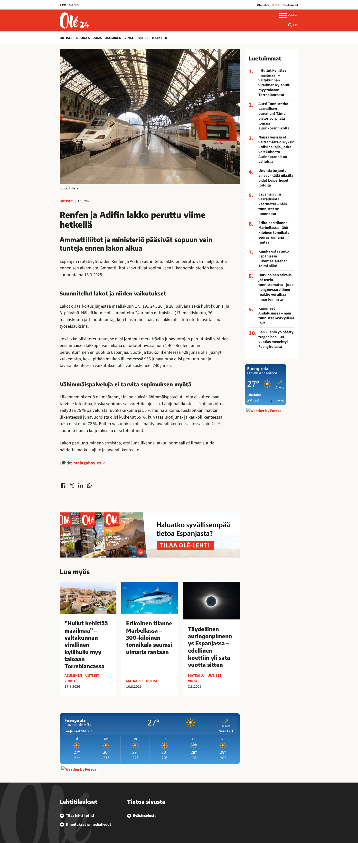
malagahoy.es (87, 463)
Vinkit (130, 38)
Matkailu (159, 38)
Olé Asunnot (290, 5)
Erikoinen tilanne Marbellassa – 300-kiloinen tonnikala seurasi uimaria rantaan (273, 232)
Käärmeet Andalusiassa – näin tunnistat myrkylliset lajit (276, 315)
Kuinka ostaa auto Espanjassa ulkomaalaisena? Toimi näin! (273, 258)
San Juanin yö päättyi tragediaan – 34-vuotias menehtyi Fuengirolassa (276, 339)
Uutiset (66, 38)
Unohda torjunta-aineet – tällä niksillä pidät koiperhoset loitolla (275, 178)
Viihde (143, 38)
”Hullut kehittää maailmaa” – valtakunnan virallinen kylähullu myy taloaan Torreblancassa (275, 82)
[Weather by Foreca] (79, 769)
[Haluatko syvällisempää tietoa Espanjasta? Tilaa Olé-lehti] (150, 535)
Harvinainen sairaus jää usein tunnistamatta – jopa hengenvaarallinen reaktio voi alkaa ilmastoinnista (275, 287)
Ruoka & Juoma (89, 38)
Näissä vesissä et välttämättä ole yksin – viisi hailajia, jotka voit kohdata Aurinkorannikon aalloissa (276, 149)
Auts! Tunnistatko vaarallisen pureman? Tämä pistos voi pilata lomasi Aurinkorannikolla (273, 116)
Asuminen (113, 38)
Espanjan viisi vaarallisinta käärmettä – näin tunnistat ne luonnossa (272, 204)
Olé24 (276, 5)
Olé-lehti (263, 5)
